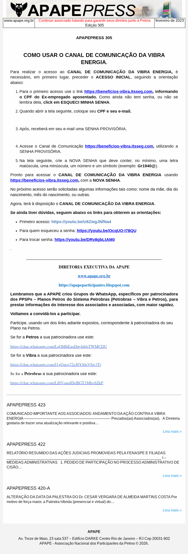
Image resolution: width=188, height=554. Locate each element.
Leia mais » (172, 431)
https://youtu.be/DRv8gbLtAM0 (85, 239)
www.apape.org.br (19, 20)
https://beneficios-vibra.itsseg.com (118, 91)
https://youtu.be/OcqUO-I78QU (106, 230)
